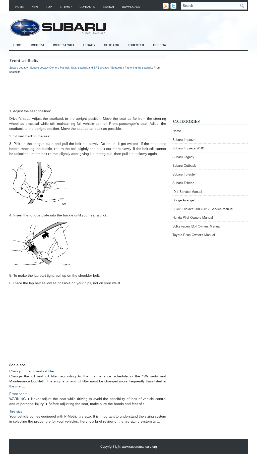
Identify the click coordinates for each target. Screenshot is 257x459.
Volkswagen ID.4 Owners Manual (196, 226)
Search (108, 6)
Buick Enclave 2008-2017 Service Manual (202, 208)
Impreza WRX (63, 45)
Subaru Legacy (18, 67)
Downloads (131, 6)
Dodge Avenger (183, 200)
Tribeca (159, 45)
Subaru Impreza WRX (188, 148)
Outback (111, 45)
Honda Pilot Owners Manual (192, 217)
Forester (136, 45)
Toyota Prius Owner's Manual (193, 234)
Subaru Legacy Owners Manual (49, 67)
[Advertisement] (87, 91)
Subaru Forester (184, 174)
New (35, 6)
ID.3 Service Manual (187, 191)
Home (19, 6)
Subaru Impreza (184, 139)
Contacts (87, 6)
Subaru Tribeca (183, 182)
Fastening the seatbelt (138, 67)
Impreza (37, 45)
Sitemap (66, 6)
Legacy (89, 45)
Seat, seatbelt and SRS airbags (90, 67)
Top (49, 6)
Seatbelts (116, 67)
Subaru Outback (184, 165)
